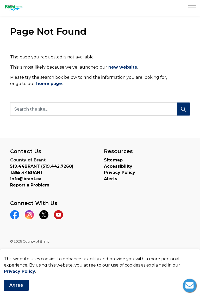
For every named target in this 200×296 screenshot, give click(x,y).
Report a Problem (29, 185)
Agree (16, 285)
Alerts (110, 178)
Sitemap (113, 160)
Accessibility (118, 166)
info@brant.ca (25, 178)
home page (49, 83)
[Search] (183, 109)
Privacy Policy (19, 271)
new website (122, 67)
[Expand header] (192, 8)
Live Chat (189, 285)
